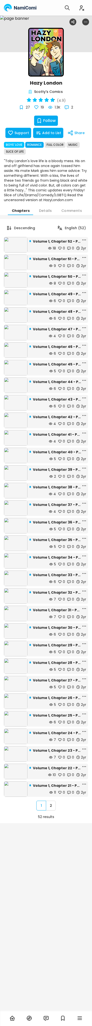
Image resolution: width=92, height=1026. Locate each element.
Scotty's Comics (48, 91)
